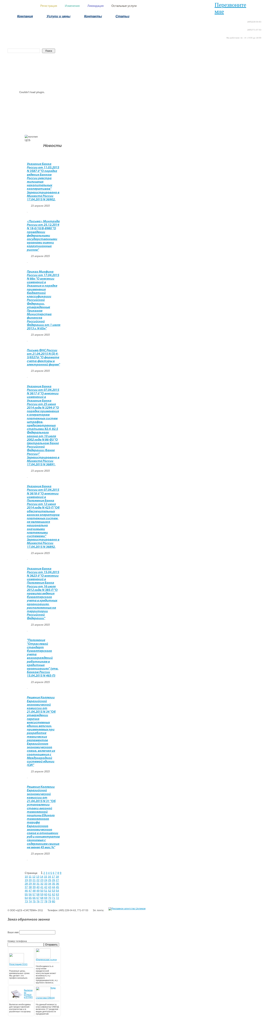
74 (30, 901)
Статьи (122, 16)
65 (30, 897)
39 (34, 887)
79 (49, 901)
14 (41, 876)
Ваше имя (13, 932)
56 (30, 894)
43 (49, 887)
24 (45, 880)
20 (30, 880)
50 (41, 890)
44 (53, 887)
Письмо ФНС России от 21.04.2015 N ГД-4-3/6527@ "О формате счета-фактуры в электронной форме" (43, 357)
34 (49, 883)
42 (45, 887)
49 (38, 890)
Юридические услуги (46, 959)
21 (34, 880)
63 (57, 894)
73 (26, 901)
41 (41, 887)
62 (53, 894)
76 (38, 901)
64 (26, 897)
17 (53, 876)
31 (38, 883)
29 (30, 883)
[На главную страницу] (254, 16)
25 (49, 880)
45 (57, 887)
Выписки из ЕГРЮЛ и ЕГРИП (28, 993)
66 (34, 897)
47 (30, 890)
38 (30, 887)
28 (26, 883)
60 (45, 894)
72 (57, 897)
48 (34, 890)
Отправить (51, 944)
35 (53, 883)
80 (53, 901)
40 (38, 887)
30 (34, 883)
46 (26, 890)
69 (45, 897)
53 (53, 890)
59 (41, 894)
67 (38, 897)
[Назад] (260, 16)
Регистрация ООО (18, 964)
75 (34, 901)
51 (45, 890)
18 (57, 876)
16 (49, 876)
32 (41, 883)
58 (38, 894)
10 (26, 876)
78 (45, 901)
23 (41, 880)
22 (38, 880)
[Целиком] (126, 908)
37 (26, 887)
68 (41, 897)
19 (26, 880)
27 (57, 880)
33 (45, 883)
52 (49, 890)
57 (34, 894)
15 (45, 876)
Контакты (93, 16)
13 (37, 876)
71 (53, 897)
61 (49, 894)
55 (26, 894)
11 (30, 876)
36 (57, 883)
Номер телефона (17, 941)
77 (41, 901)
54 (57, 890)
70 (49, 897)
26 (53, 880)
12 (33, 876)
